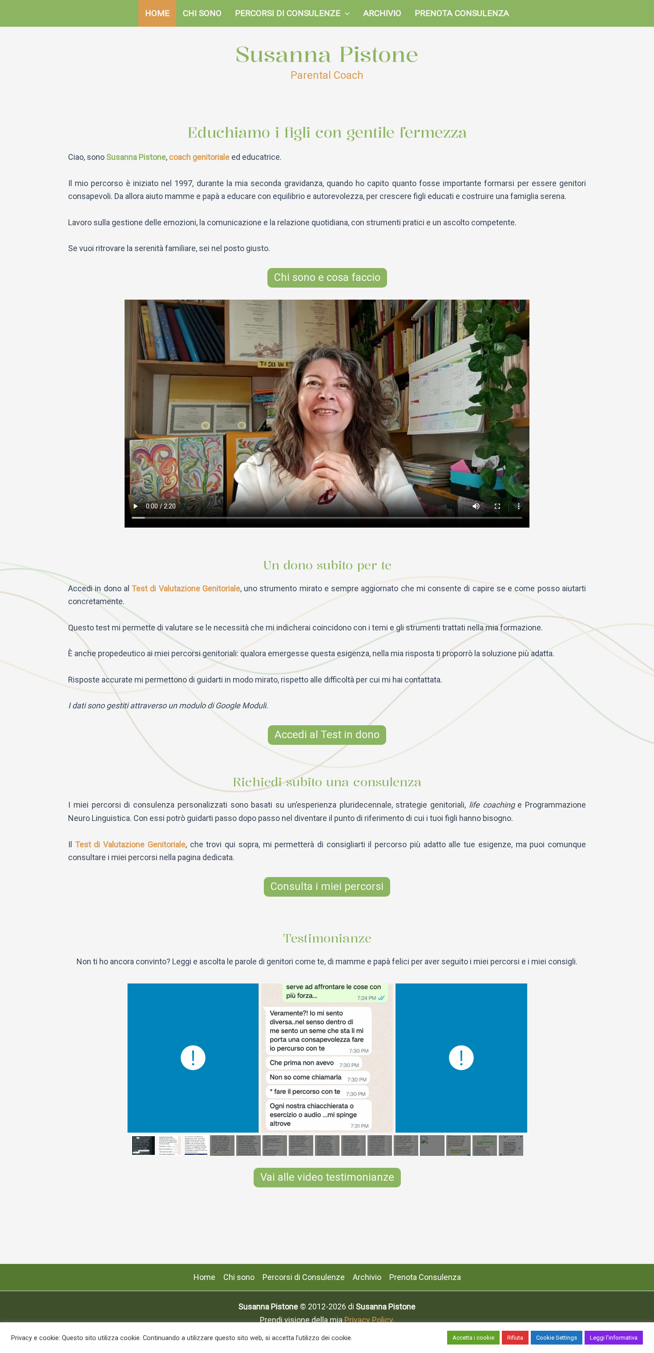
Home (157, 13)
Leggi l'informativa (614, 1337)
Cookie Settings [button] (556, 1337)
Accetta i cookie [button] (473, 1337)
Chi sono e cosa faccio (327, 277)
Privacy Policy (368, 1320)
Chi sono (202, 13)
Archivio (382, 13)
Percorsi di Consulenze (287, 13)
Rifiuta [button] (515, 1337)
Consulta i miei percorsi (327, 886)
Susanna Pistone (327, 54)
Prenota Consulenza (462, 13)
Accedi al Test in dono (327, 734)
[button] (345, 13)
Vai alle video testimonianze (327, 1177)
